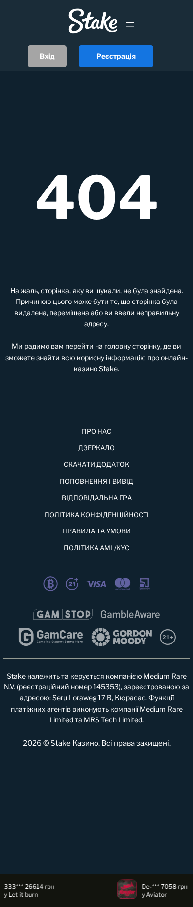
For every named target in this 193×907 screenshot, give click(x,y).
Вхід (47, 56)
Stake (108, 368)
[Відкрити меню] (130, 24)
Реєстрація (116, 56)
